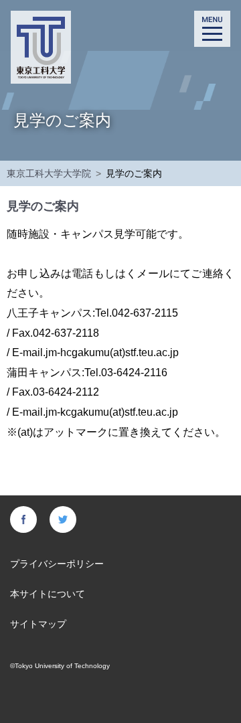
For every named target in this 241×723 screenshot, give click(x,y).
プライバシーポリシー (57, 563)
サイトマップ (38, 624)
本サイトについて (47, 593)
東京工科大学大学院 (49, 173)
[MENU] (212, 29)
